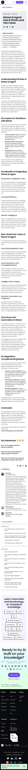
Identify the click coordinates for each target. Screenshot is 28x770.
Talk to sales (19, 2)
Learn (11, 696)
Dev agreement (16, 752)
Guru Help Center (21, 697)
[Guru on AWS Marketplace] (14, 737)
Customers (12, 700)
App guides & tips (15, 684)
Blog (11, 713)
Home (2, 684)
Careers (3, 723)
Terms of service (7, 752)
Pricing (2, 696)
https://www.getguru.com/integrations (12, 430)
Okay (24, 766)
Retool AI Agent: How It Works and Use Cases (12, 686)
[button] (25, 2)
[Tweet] (10, 27)
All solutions (3, 710)
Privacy (22, 752)
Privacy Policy (4, 767)
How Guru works (5, 700)
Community (13, 710)
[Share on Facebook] (12, 27)
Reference (7, 684)
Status (20, 700)
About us (3, 727)
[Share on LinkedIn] (7, 27)
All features (3, 706)
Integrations (4, 703)
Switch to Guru (4, 735)
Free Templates (4, 738)
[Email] (4, 27)
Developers (13, 706)
